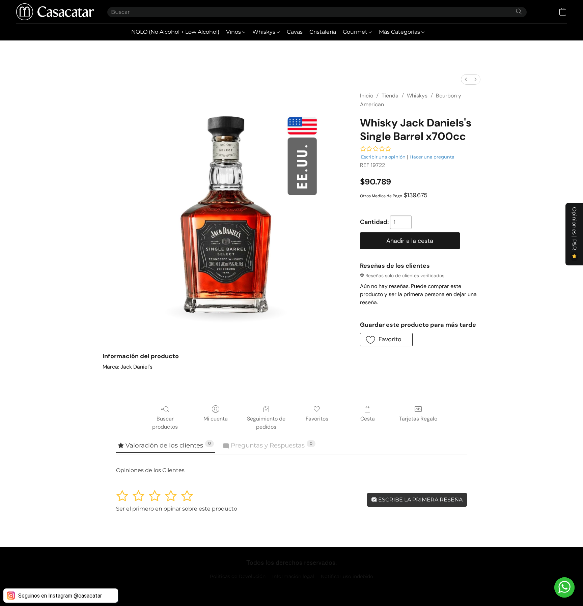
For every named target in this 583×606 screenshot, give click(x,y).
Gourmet (356, 32)
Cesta (367, 418)
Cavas (295, 32)
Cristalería (322, 32)
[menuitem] (466, 79)
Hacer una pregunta (432, 157)
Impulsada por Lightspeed (292, 588)
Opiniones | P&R (574, 229)
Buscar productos (165, 422)
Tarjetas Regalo (418, 418)
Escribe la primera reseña (420, 499)
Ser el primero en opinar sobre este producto (176, 509)
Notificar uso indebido (347, 576)
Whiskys (264, 32)
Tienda (390, 95)
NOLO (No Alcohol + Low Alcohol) (175, 32)
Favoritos (317, 418)
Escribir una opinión (383, 157)
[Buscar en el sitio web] (519, 11)
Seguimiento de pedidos (266, 422)
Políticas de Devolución (238, 576)
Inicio (366, 95)
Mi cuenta (215, 418)
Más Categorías (400, 32)
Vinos (234, 32)
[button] (55, 11)
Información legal (293, 576)
